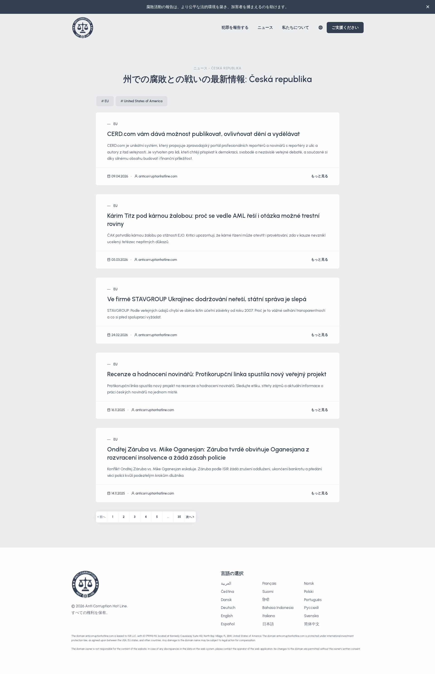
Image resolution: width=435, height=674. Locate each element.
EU (107, 101)
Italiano (268, 615)
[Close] (427, 7)
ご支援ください (345, 27)
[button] (320, 27)
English (227, 615)
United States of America (143, 101)
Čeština (227, 591)
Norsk (309, 583)
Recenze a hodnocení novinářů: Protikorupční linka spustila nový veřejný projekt (216, 374)
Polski (308, 591)
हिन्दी (265, 599)
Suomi (267, 591)
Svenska (311, 615)
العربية (226, 583)
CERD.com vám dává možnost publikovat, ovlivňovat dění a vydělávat (203, 134)
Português (313, 599)
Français (269, 583)
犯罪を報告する (235, 27)
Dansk (226, 599)
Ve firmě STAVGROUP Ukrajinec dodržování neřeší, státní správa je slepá (206, 299)
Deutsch (228, 607)
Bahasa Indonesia (277, 607)
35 (179, 517)
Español (227, 624)
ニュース (265, 27)
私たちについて (295, 27)
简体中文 (311, 624)
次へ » (190, 517)
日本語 (268, 624)
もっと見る (319, 176)
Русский (311, 607)
